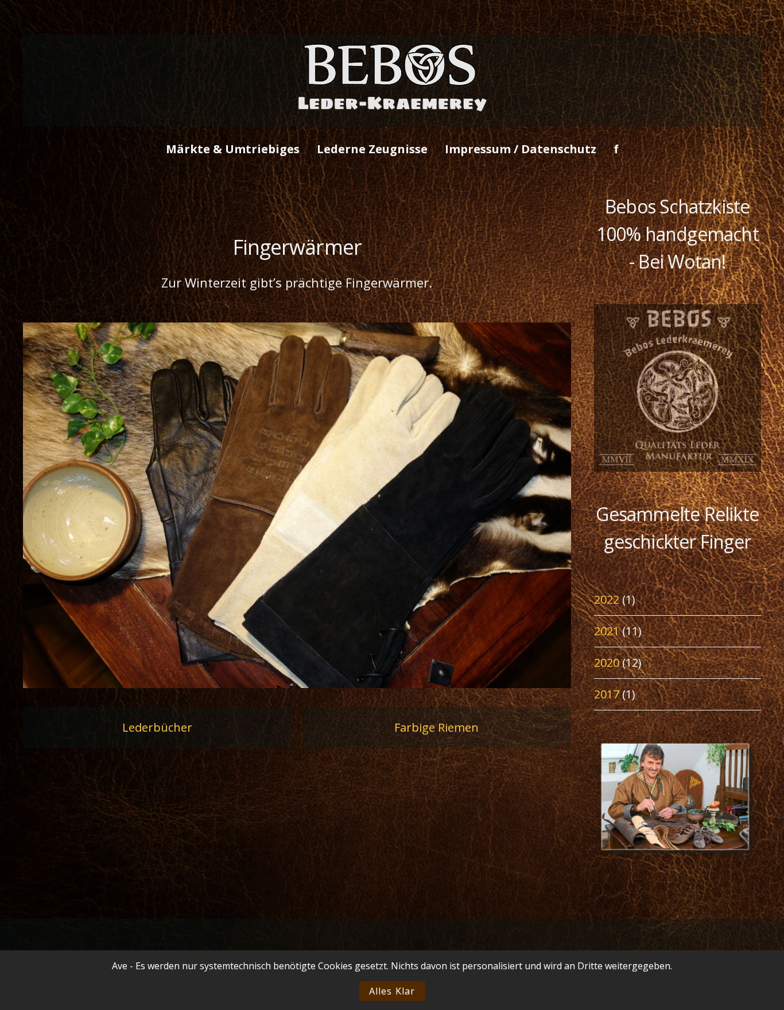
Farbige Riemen (436, 727)
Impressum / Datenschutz (520, 149)
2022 (606, 599)
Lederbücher (157, 727)
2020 (606, 662)
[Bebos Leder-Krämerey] (392, 116)
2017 (606, 694)
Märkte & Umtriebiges (233, 149)
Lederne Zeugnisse (372, 149)
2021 (606, 631)
